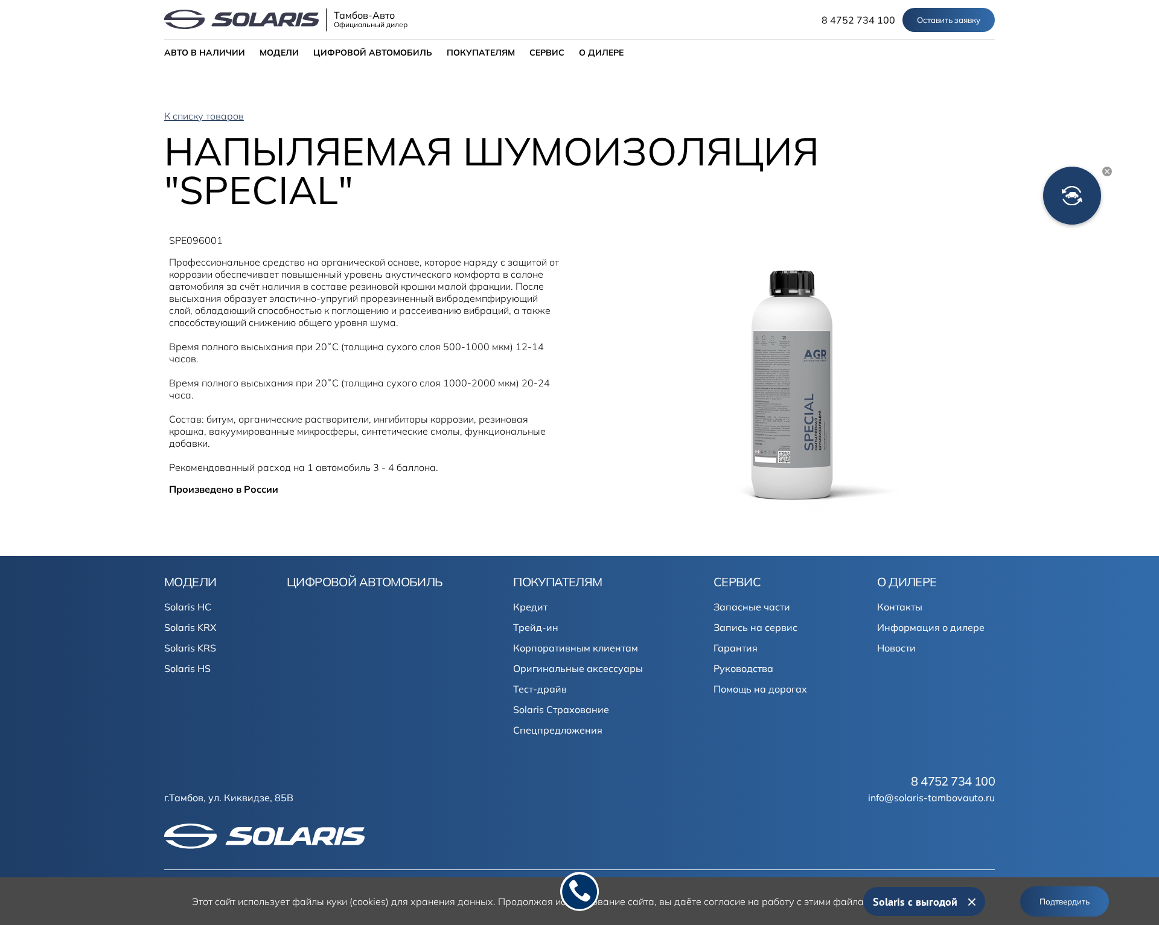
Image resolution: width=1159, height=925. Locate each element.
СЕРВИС (546, 52)
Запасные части (752, 607)
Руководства (743, 668)
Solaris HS (187, 668)
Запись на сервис (755, 627)
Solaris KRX (190, 627)
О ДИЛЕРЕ (601, 52)
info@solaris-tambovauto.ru (931, 798)
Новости (896, 648)
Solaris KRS (190, 648)
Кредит (530, 607)
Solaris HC (187, 607)
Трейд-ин (535, 627)
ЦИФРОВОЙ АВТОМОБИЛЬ (372, 52)
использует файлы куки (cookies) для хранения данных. (367, 901)
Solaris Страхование (561, 709)
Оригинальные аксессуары (578, 668)
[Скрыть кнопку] (1107, 171)
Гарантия (736, 648)
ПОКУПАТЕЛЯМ (481, 52)
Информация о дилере (931, 627)
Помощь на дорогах (760, 689)
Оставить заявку (948, 20)
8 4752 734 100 (858, 20)
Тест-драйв (540, 689)
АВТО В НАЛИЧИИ (204, 52)
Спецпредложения (557, 730)
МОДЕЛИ (279, 52)
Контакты (899, 607)
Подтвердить (1064, 901)
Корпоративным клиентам (575, 648)
